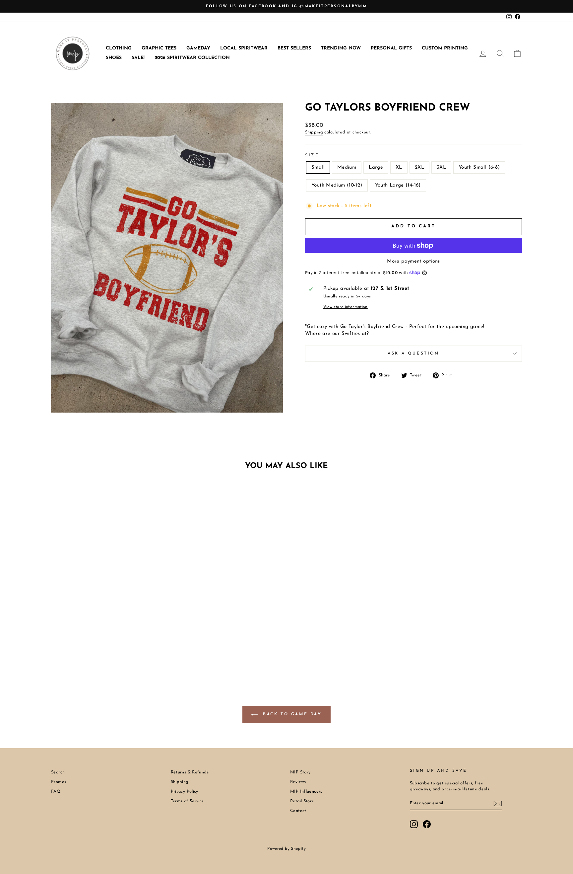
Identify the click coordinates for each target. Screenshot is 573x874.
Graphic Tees (159, 48)
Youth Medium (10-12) (336, 185)
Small (318, 167)
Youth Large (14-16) (398, 185)
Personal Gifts (391, 48)
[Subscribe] (497, 804)
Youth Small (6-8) (479, 167)
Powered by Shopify (286, 849)
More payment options (413, 261)
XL (399, 167)
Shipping (314, 132)
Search (58, 772)
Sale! (138, 57)
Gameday (198, 48)
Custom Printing (445, 48)
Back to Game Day (291, 714)
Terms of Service (187, 801)
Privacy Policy (184, 791)
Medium (346, 167)
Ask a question (413, 354)
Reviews (298, 782)
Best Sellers (294, 48)
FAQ (55, 791)
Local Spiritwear (244, 48)
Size (312, 155)
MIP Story (300, 772)
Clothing (119, 48)
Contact (298, 811)
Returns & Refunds (190, 772)
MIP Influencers (306, 791)
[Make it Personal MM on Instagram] (414, 824)
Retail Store (302, 801)
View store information (345, 307)
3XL (441, 167)
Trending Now (341, 48)
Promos (58, 782)
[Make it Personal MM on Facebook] (427, 824)
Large (376, 167)
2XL (419, 167)
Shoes (114, 57)
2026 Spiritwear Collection (192, 57)
